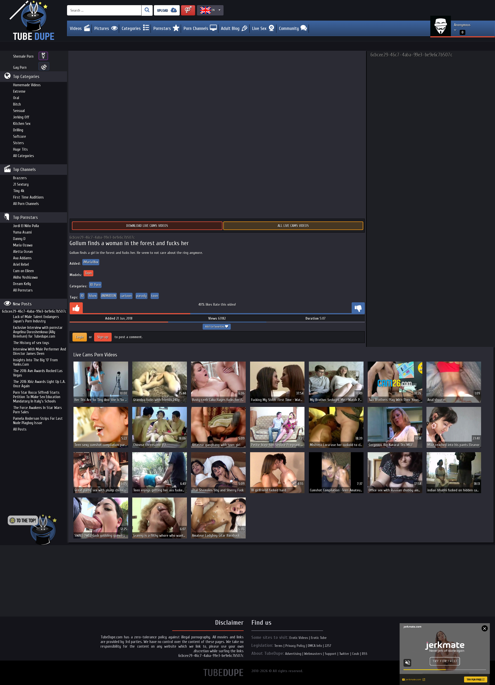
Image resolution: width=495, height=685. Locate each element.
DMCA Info (315, 646)
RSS (364, 654)
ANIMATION (108, 296)
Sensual (19, 111)
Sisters (18, 143)
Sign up (102, 337)
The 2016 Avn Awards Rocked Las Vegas (38, 373)
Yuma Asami (22, 232)
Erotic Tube (319, 638)
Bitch (17, 104)
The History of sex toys (31, 343)
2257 (328, 646)
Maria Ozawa (22, 245)
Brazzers (20, 178)
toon (154, 296)
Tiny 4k (18, 191)
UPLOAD (163, 10)
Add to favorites (215, 326)
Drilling (18, 130)
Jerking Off (21, 117)
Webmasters (313, 654)
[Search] (147, 10)
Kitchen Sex (21, 124)
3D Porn (95, 284)
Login (80, 337)
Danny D (19, 239)
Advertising (293, 654)
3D (82, 296)
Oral (16, 98)
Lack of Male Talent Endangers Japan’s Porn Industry (36, 319)
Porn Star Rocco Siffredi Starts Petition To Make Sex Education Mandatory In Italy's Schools (36, 397)
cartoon (126, 296)
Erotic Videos (299, 638)
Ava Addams (22, 258)
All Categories (23, 156)
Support (330, 654)
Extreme (19, 91)
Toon (88, 273)
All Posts (20, 429)
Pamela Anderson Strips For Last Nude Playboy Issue (38, 420)
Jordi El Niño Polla (26, 226)
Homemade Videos (27, 85)
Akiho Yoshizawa (25, 277)
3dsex (92, 296)
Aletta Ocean (23, 252)
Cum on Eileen (23, 271)
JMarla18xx (90, 262)
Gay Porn (20, 67)
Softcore (19, 136)
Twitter (344, 654)
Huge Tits (20, 149)
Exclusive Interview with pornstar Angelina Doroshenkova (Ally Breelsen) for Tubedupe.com (38, 332)
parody (141, 296)
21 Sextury (21, 184)
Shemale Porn (23, 56)
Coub (355, 654)
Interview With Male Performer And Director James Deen (39, 351)
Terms (278, 646)
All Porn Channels (26, 204)
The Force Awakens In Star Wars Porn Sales (37, 410)
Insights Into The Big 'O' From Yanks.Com (35, 362)
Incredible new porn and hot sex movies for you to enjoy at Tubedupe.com (33, 20)
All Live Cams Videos (293, 226)
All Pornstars (23, 290)
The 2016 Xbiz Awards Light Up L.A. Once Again (39, 384)
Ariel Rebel (21, 264)
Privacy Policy (295, 646)
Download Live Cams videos (147, 226)
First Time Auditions (28, 197)
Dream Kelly (22, 284)
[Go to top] (32, 529)
